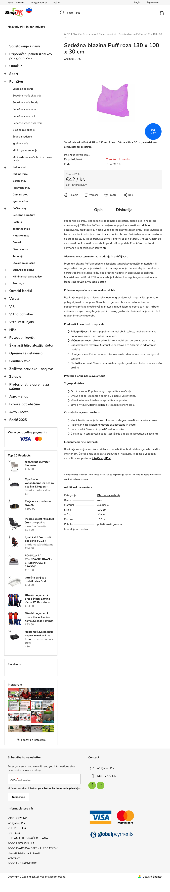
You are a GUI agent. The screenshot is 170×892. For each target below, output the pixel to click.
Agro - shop (18, 396)
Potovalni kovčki (22, 337)
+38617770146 (16, 2)
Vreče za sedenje (23, 89)
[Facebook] (92, 785)
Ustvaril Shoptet (152, 877)
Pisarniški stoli (21, 188)
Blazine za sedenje (24, 130)
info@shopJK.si (39, 2)
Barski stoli (19, 181)
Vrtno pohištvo (21, 314)
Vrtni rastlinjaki (21, 322)
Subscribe (18, 797)
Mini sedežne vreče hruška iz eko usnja (32, 158)
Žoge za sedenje (22, 136)
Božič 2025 (18, 419)
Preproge (18, 283)
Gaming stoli (20, 194)
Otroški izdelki (20, 290)
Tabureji (18, 256)
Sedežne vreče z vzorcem (27, 123)
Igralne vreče (20, 143)
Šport (13, 73)
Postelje (18, 222)
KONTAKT (14, 858)
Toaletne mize (21, 229)
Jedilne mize (20, 174)
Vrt (11, 306)
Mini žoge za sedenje (25, 150)
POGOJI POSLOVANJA (21, 843)
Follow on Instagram (33, 740)
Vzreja (14, 298)
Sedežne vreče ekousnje (27, 95)
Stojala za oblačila (24, 263)
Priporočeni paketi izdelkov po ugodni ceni (30, 56)
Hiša (12, 329)
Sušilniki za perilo (23, 270)
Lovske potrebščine (24, 404)
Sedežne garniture (24, 215)
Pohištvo (16, 81)
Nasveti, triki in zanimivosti (24, 853)
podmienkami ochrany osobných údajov (59, 788)
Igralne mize (20, 201)
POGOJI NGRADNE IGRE (22, 863)
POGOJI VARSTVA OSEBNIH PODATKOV (32, 848)
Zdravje (15, 376)
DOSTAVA (14, 833)
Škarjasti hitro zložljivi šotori (31, 345)
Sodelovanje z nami (24, 46)
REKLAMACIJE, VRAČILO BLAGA (28, 838)
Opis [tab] (98, 209)
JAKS (78, 59)
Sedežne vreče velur (25, 109)
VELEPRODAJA (17, 828)
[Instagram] (100, 785)
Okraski (17, 242)
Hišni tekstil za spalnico (27, 276)
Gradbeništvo (19, 361)
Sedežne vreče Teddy (25, 102)
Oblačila (15, 66)
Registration (153, 2)
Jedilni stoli (19, 167)
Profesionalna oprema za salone (29, 386)
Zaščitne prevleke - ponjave (31, 368)
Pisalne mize (20, 249)
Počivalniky (19, 208)
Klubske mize (21, 235)
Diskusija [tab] (124, 209)
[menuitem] (26, 26)
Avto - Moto (19, 412)
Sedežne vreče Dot (24, 116)
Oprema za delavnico (25, 353)
